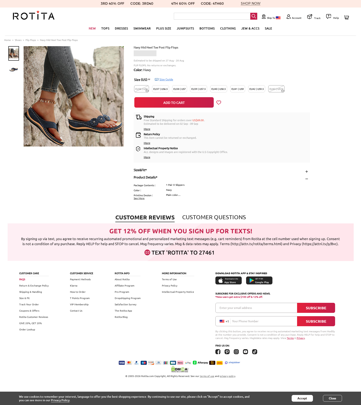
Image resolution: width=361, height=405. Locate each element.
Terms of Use (169, 279)
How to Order (78, 291)
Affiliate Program (124, 285)
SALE (268, 28)
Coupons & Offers (29, 310)
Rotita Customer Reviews (33, 316)
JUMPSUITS (185, 28)
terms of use (207, 376)
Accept (302, 398)
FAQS (22, 279)
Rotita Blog (121, 316)
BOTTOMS (207, 28)
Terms (290, 338)
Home (7, 40)
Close (332, 398)
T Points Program (80, 298)
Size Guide (166, 79)
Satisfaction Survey (125, 304)
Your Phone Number (245, 321)
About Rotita (122, 279)
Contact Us (76, 310)
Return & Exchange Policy (34, 285)
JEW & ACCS (250, 28)
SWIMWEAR (142, 28)
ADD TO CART (174, 102)
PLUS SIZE (163, 28)
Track (317, 18)
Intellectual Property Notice (178, 291)
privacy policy (227, 376)
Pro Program (122, 291)
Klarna (73, 285)
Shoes (18, 40)
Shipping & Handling (30, 291)
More (147, 129)
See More (139, 198)
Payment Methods (80, 279)
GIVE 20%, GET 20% (30, 323)
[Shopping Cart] (347, 17)
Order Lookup (27, 329)
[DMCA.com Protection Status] (180, 369)
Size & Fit (24, 298)
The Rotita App (123, 310)
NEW (92, 28)
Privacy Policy (169, 285)
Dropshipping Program (128, 298)
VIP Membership (79, 304)
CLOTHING (228, 28)
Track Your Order (29, 304)
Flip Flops (30, 40)
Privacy (301, 338)
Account (296, 18)
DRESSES (121, 28)
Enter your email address (236, 307)
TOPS (105, 28)
